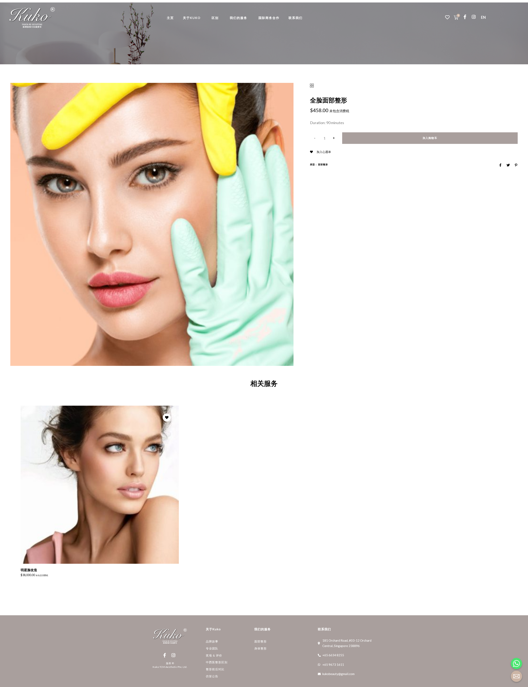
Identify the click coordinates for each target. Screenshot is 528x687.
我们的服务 (238, 18)
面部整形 (323, 164)
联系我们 (296, 18)
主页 (170, 18)
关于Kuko (191, 18)
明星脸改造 (29, 570)
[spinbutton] (324, 138)
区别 (215, 18)
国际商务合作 (268, 18)
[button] (334, 138)
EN (483, 17)
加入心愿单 (323, 152)
